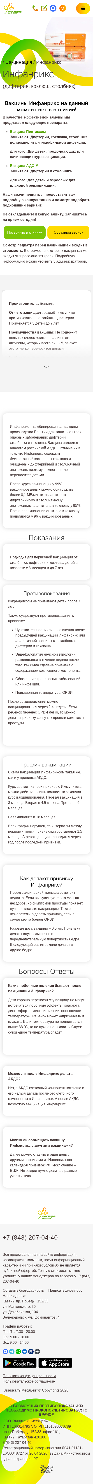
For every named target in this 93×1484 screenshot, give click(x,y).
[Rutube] (31, 1351)
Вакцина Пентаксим (28, 132)
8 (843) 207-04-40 (17, 1442)
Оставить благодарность (23, 1290)
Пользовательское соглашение (29, 1381)
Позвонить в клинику (24, 232)
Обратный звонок (68, 232)
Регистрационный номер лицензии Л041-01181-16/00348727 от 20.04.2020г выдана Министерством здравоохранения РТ (46, 1453)
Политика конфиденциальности (29, 1376)
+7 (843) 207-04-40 (30, 1237)
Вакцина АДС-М (24, 166)
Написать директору (65, 1290)
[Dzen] (37, 1351)
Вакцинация (19, 62)
